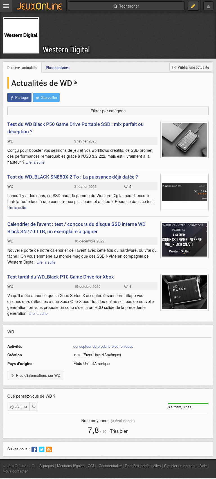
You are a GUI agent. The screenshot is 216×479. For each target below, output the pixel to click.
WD (10, 141)
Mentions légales (71, 465)
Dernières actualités (22, 67)
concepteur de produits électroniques (103, 346)
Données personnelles (143, 465)
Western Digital (66, 49)
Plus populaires (57, 67)
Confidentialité (110, 465)
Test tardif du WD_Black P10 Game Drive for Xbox (60, 276)
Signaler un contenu (180, 465)
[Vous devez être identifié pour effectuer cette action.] (33, 406)
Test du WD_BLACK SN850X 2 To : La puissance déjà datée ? (72, 176)
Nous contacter (15, 471)
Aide (203, 465)
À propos (46, 465)
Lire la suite (35, 162)
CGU (92, 465)
